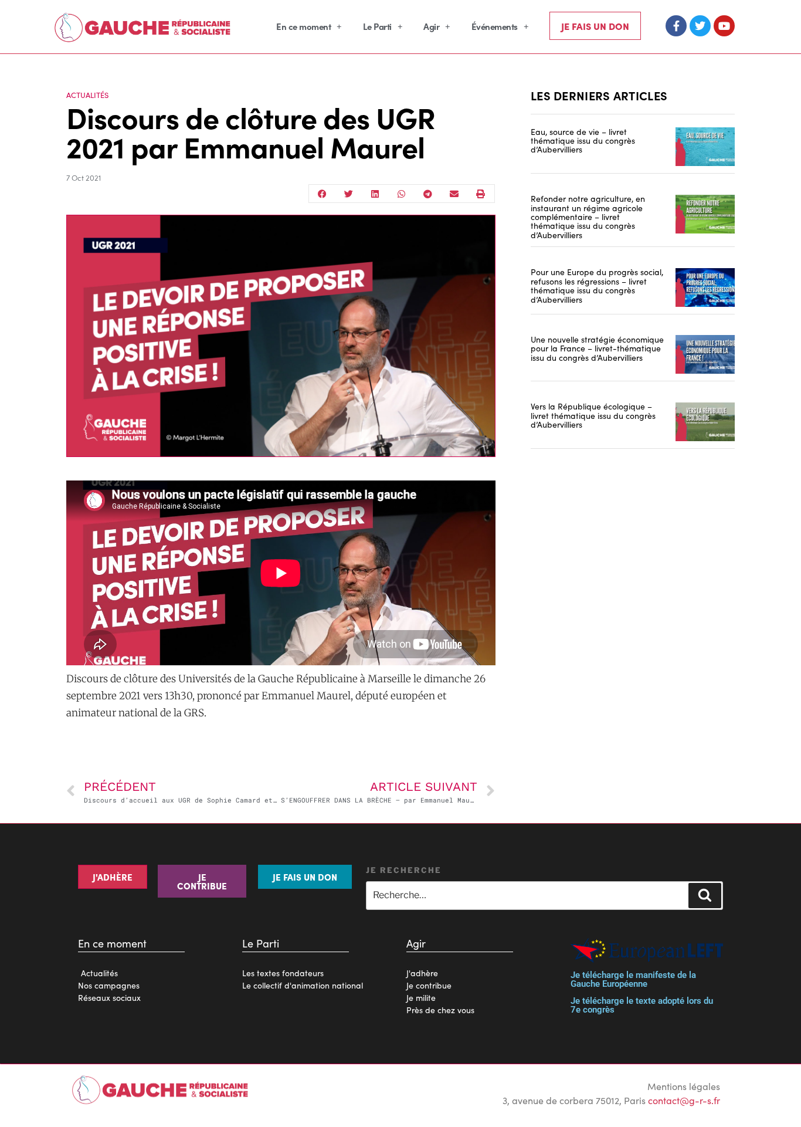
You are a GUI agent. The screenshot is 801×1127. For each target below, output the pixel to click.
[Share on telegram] (428, 193)
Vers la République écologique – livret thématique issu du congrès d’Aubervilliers (593, 415)
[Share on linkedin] (375, 193)
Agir (431, 26)
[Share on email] (454, 193)
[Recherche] (704, 895)
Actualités (87, 94)
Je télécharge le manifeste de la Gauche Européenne (633, 979)
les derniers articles (599, 95)
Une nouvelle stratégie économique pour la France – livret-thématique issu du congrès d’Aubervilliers (597, 348)
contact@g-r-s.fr (684, 1100)
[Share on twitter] (348, 193)
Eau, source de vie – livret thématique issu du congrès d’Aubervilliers (583, 140)
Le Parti (377, 26)
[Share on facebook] (322, 193)
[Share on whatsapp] (401, 193)
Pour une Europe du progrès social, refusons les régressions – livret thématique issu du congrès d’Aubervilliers (597, 285)
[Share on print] (480, 193)
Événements (494, 26)
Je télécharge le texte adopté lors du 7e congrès (642, 1005)
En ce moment (303, 26)
